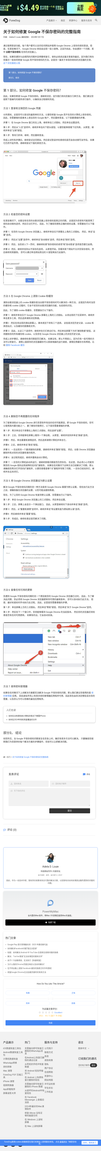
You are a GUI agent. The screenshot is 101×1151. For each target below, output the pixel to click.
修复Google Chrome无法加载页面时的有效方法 (26, 972)
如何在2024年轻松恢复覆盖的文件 (23, 720)
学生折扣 (48, 1088)
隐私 (46, 1064)
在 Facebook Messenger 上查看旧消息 (34, 1100)
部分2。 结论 (14, 78)
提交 (70, 810)
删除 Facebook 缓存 (15, 345)
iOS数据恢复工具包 (12, 1048)
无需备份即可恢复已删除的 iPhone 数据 (34, 1085)
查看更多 (63, 1142)
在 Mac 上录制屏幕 (33, 1126)
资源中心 (73, 20)
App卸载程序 (9, 1089)
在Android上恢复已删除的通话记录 (34, 1058)
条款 (46, 1056)
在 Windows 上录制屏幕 (33, 1120)
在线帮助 (48, 1072)
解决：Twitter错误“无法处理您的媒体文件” (25, 956)
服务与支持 (86, 20)
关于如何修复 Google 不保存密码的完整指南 (30, 757)
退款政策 (48, 1060)
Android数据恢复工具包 (13, 1053)
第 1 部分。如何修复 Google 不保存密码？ (26, 72)
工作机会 (48, 1092)
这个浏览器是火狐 (11, 63)
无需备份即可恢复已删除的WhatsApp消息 (34, 1051)
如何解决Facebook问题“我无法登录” (22, 948)
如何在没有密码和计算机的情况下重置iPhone (27, 716)
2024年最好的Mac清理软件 (34, 1107)
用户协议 (48, 1068)
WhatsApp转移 (10, 1063)
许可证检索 (49, 1084)
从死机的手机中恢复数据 (34, 1065)
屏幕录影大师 (9, 1093)
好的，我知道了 (89, 1143)
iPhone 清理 (8, 1081)
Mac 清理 (7, 1071)
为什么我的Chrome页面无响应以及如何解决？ (26, 964)
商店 (63, 20)
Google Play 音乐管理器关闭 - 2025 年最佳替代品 (27, 944)
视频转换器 (8, 1085)
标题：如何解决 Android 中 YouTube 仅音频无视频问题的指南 (32, 952)
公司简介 (48, 1048)
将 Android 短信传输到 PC (34, 1072)
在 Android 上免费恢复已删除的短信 (34, 1078)
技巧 (9, 757)
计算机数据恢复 (10, 1059)
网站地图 (48, 1080)
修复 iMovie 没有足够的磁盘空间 (33, 1114)
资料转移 (7, 1067)
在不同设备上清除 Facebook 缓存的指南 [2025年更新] (29, 968)
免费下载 (52, 922)
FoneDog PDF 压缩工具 (13, 1076)
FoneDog (14, 20)
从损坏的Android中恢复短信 (34, 1091)
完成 (50, 1023)
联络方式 (48, 1052)
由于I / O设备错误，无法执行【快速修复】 (24, 960)
